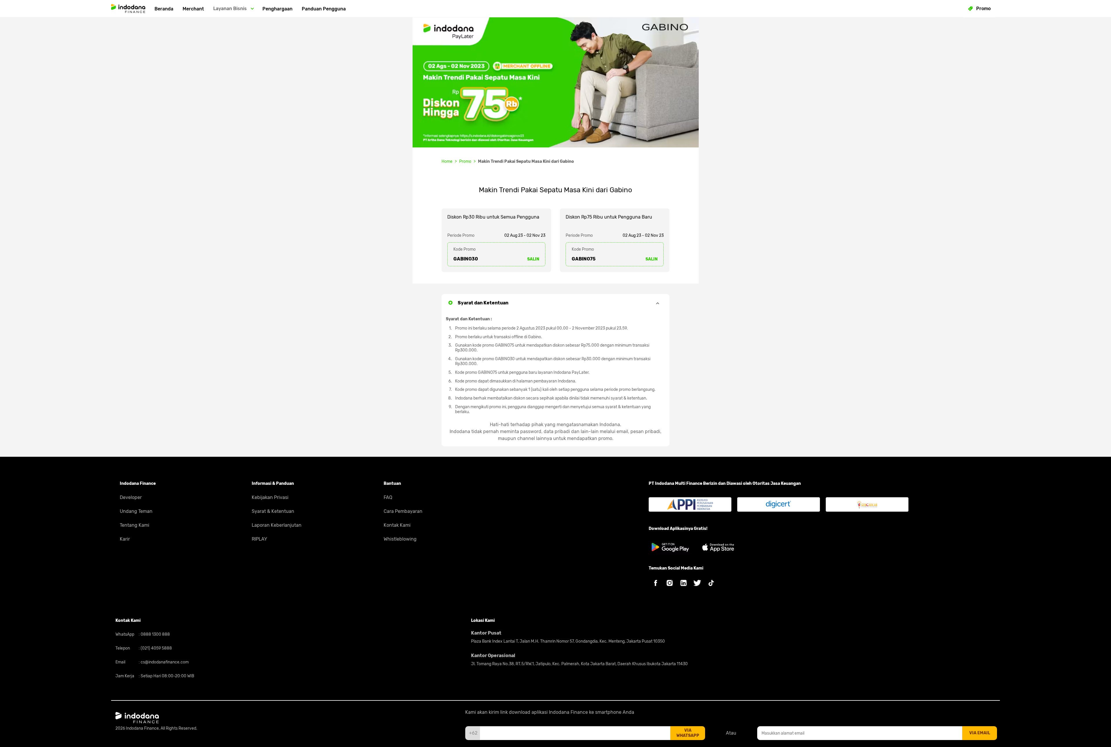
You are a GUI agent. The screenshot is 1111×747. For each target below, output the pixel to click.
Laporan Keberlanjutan (276, 525)
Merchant (193, 9)
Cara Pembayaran (403, 511)
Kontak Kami (397, 525)
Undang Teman (136, 511)
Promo (465, 161)
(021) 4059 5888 (156, 648)
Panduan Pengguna (324, 9)
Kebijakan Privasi (270, 497)
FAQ (388, 497)
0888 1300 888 (155, 634)
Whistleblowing (400, 539)
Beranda (163, 9)
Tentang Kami (134, 525)
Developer (131, 497)
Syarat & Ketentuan (273, 511)
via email (979, 733)
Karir (125, 539)
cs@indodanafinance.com (164, 662)
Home (447, 161)
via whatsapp (687, 733)
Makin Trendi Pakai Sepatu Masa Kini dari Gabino (526, 161)
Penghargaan (277, 9)
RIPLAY (259, 539)
